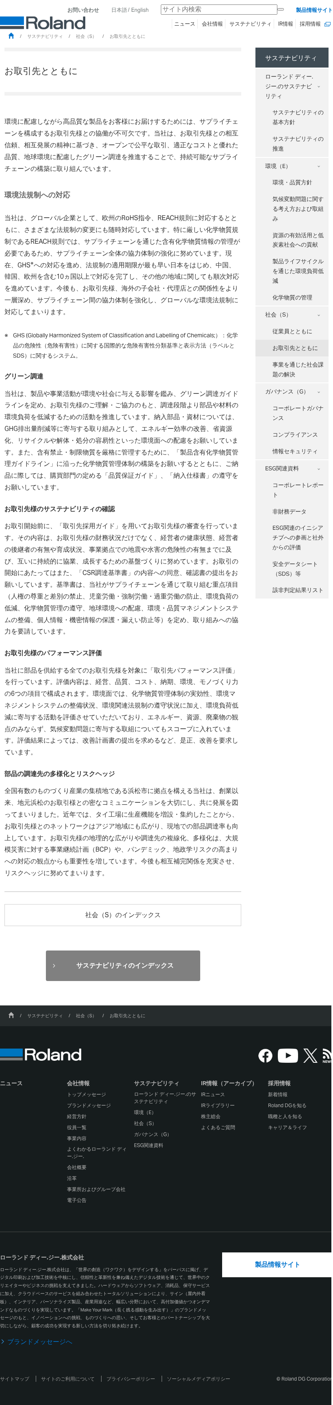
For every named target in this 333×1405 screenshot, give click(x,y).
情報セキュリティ (295, 451)
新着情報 (278, 1094)
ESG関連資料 (282, 468)
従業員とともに (292, 331)
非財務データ (289, 511)
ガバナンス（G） (287, 391)
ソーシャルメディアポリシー (198, 1379)
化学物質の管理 (292, 297)
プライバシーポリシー (130, 1379)
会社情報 (78, 1083)
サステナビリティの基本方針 (298, 117)
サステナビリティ (45, 36)
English (140, 10)
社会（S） (86, 36)
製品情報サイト (314, 10)
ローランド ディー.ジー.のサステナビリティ (289, 86)
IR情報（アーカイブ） (229, 1083)
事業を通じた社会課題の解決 (298, 369)
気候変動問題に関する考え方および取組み (298, 208)
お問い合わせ (83, 10)
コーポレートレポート (298, 489)
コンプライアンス (295, 434)
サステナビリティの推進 (298, 143)
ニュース (11, 1083)
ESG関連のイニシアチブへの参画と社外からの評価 (298, 537)
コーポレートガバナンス (298, 413)
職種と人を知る (285, 1116)
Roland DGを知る (287, 1105)
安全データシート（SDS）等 (295, 568)
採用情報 (279, 1083)
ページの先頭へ (315, 1046)
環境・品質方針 (292, 182)
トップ (11, 36)
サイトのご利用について (68, 1379)
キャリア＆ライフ (287, 1127)
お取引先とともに (286, 350)
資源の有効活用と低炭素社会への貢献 (298, 240)
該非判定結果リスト (298, 590)
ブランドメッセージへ (39, 1341)
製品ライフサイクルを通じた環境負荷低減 (298, 271)
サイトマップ (14, 1379)
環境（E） (278, 166)
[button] (99, 1085)
